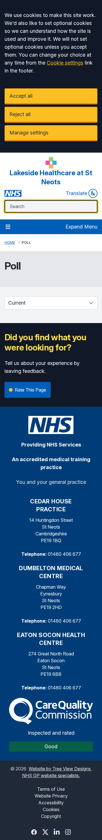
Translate (76, 193)
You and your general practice (51, 482)
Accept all (21, 96)
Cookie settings (65, 63)
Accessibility (51, 802)
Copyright (51, 816)
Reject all (20, 114)
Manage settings (28, 133)
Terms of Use (51, 789)
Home (10, 242)
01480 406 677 (64, 554)
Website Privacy (51, 796)
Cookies (51, 809)
